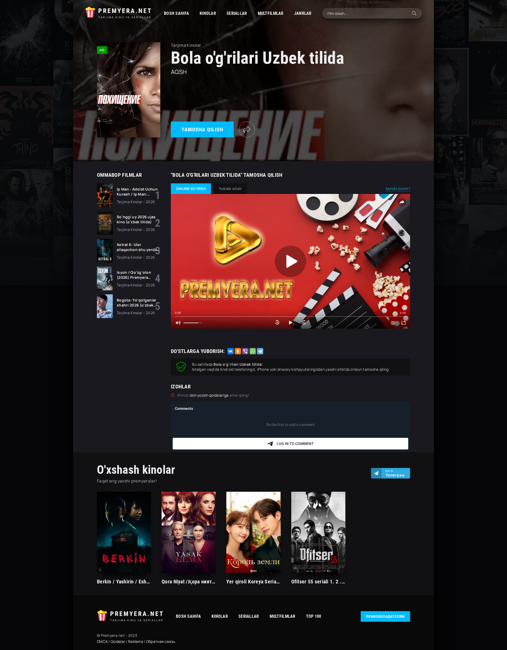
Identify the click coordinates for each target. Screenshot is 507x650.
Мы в (395, 473)
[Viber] (245, 351)
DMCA (102, 641)
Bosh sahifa (176, 13)
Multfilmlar (271, 13)
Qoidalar (118, 641)
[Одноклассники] (238, 351)
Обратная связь (160, 641)
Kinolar (208, 13)
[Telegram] (260, 351)
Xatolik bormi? (398, 188)
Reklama (135, 641)
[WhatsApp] (253, 351)
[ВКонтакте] (230, 351)
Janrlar (303, 13)
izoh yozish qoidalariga (209, 395)
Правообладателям (385, 616)
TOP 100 (313, 616)
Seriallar (237, 13)
